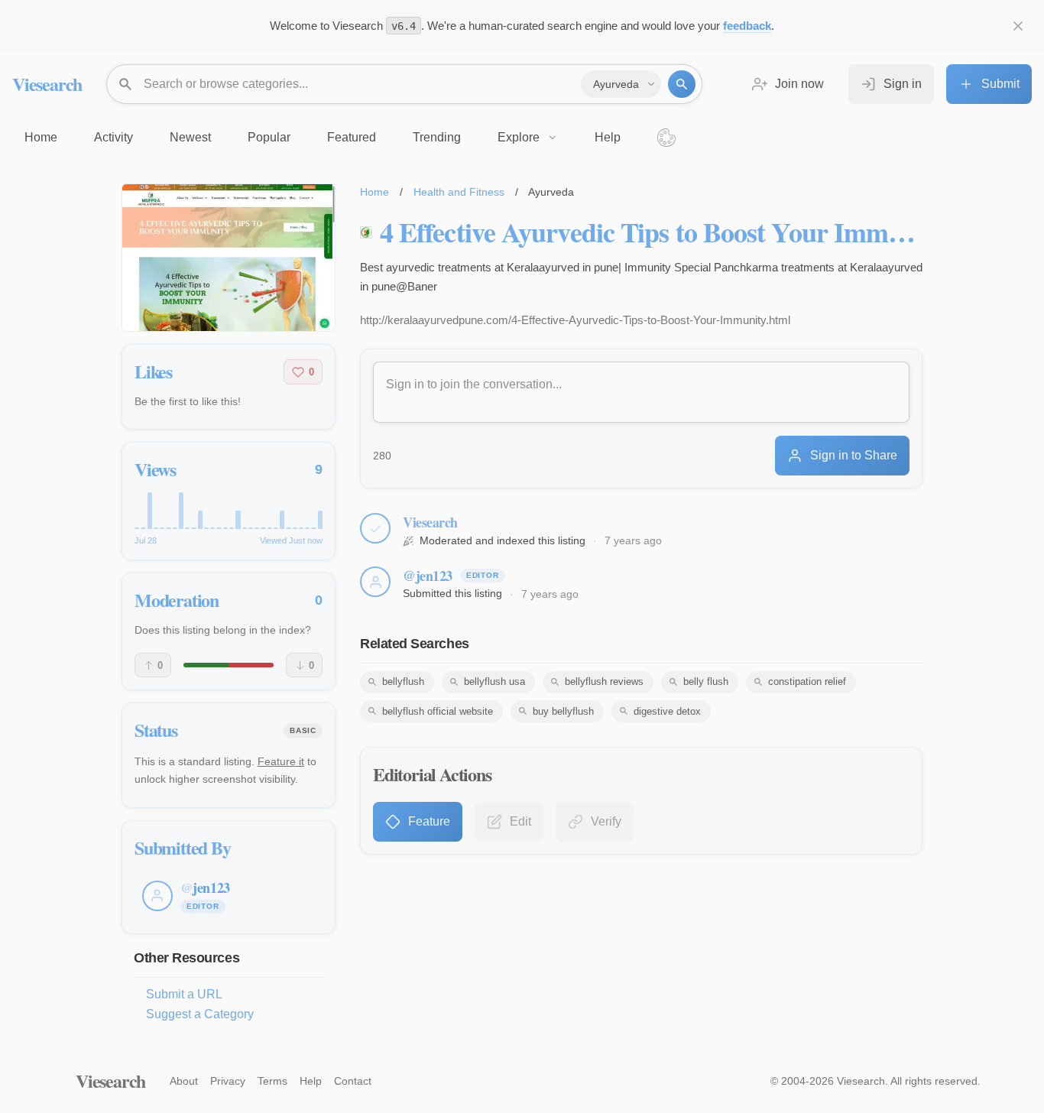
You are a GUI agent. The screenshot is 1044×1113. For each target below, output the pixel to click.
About (184, 1081)
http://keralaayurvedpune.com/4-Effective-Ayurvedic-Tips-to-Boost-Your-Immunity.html (575, 319)
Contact (352, 1081)
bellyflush (403, 681)
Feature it (281, 761)
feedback (747, 25)
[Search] (681, 84)
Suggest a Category (200, 1014)
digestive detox (667, 711)
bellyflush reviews (604, 681)
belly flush (705, 681)
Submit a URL (184, 994)
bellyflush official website (437, 711)
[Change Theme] (666, 137)
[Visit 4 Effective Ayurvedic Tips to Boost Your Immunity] (229, 257)
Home (374, 192)
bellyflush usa (494, 681)
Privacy (227, 1081)
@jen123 (427, 575)
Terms (272, 1081)
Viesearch (47, 83)
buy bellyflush (563, 711)
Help (311, 1081)
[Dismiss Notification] (1018, 26)
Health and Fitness (458, 192)
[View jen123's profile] (375, 581)
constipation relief (807, 681)
